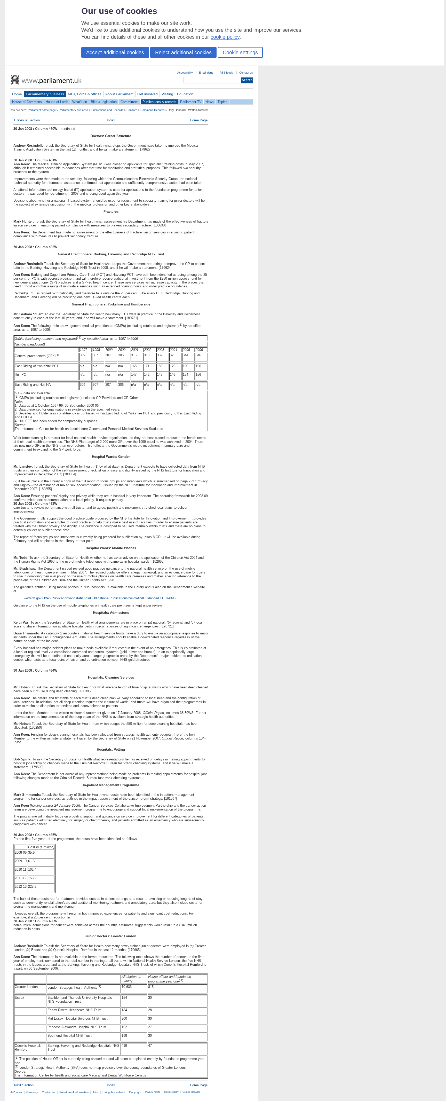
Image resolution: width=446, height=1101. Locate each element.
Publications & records (159, 102)
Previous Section (27, 120)
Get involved (147, 94)
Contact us (246, 72)
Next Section (24, 1085)
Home (17, 94)
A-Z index (16, 1092)
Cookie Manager (191, 1092)
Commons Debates (152, 110)
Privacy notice (152, 1092)
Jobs (95, 1092)
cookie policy (225, 37)
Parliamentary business (45, 94)
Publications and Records (107, 110)
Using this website (113, 1092)
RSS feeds (226, 72)
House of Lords (57, 102)
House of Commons (27, 102)
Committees (130, 102)
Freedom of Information (74, 1092)
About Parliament (119, 94)
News (209, 102)
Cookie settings (240, 52)
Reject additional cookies (183, 52)
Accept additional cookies (115, 52)
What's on (79, 102)
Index (111, 120)
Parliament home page (42, 110)
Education (185, 94)
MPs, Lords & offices (84, 94)
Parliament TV (191, 102)
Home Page (199, 120)
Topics (222, 102)
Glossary (32, 1092)
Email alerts (206, 72)
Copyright (135, 1092)
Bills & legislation (104, 102)
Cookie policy (171, 1092)
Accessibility (185, 72)
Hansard (131, 110)
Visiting (167, 94)
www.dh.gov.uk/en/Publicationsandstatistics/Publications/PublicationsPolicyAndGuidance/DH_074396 (100, 598)
